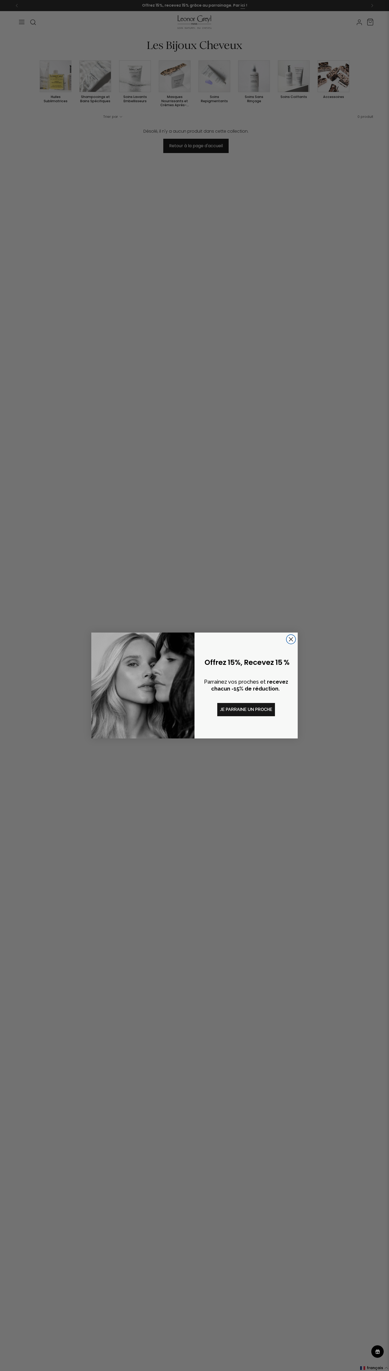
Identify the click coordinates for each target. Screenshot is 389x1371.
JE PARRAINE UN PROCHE (246, 709)
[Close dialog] (291, 639)
